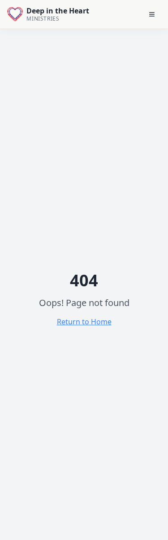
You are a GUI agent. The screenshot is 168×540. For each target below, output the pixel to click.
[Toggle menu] (152, 14)
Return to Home (84, 322)
